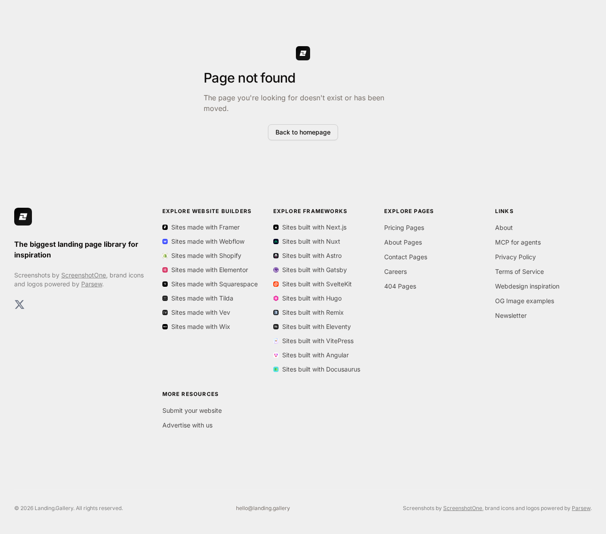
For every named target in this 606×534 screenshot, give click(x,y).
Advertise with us (187, 425)
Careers (395, 271)
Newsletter (511, 315)
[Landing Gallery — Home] (23, 216)
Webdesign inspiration (527, 286)
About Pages (403, 242)
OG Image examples (524, 301)
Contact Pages (405, 257)
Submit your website (192, 410)
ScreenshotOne (83, 275)
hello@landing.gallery (263, 508)
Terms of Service (519, 271)
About (504, 227)
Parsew (91, 284)
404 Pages (400, 286)
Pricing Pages (404, 227)
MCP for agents (518, 242)
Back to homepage (303, 132)
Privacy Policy (515, 257)
